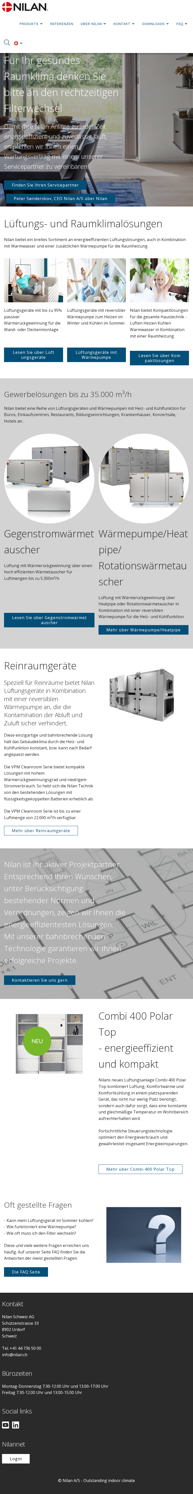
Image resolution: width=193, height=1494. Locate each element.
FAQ (179, 24)
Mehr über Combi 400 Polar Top (140, 1169)
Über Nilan (91, 24)
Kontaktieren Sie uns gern (40, 980)
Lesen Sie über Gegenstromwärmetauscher (49, 620)
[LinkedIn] (15, 1425)
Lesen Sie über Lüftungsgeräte (33, 355)
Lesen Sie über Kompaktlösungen (159, 358)
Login (16, 1458)
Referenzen (61, 24)
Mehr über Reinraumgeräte (41, 830)
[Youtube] (5, 1425)
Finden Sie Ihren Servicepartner (45, 185)
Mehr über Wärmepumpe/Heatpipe (143, 630)
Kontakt (121, 24)
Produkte (28, 24)
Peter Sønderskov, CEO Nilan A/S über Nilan (60, 198)
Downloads (153, 24)
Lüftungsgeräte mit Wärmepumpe (96, 355)
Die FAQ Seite (26, 1272)
